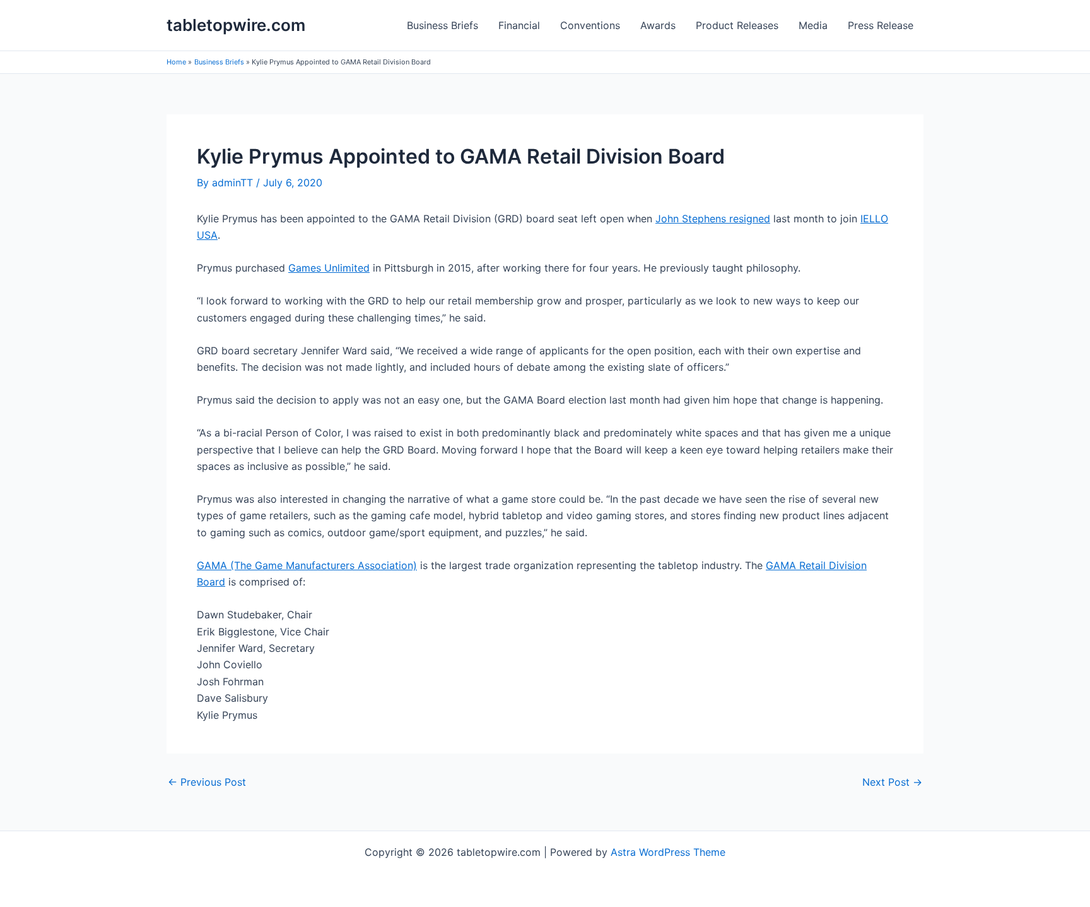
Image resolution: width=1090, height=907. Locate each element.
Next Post (892, 782)
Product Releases (737, 25)
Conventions (590, 25)
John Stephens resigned (712, 218)
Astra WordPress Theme (668, 852)
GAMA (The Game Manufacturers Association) (307, 565)
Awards (658, 25)
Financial (519, 25)
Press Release (880, 25)
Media (813, 25)
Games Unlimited (329, 267)
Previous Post (207, 782)
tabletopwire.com (236, 25)
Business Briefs (442, 25)
